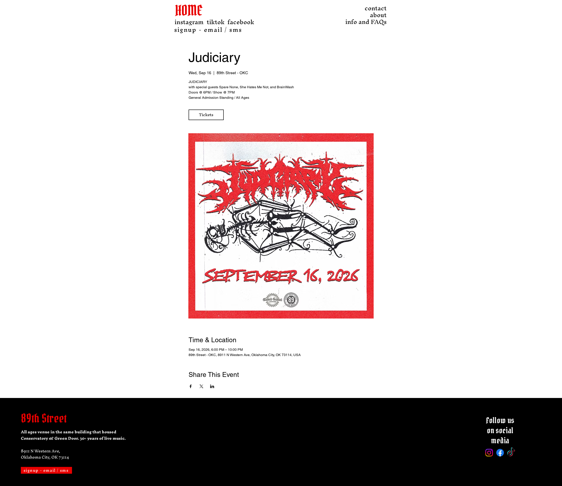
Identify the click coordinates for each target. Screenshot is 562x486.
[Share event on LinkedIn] (212, 386)
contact (376, 8)
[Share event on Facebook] (191, 386)
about (378, 15)
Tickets (206, 114)
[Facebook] (500, 453)
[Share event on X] (201, 386)
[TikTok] (511, 453)
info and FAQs (374, 21)
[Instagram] (489, 453)
